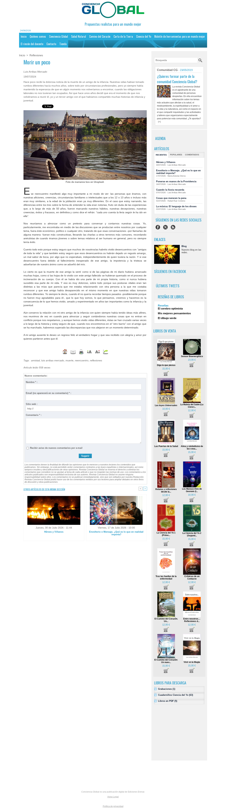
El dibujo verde (167, 318)
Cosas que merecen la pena (171, 198)
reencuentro (81, 360)
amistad (35, 360)
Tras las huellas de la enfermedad (166, 577)
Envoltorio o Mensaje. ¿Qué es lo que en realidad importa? (116, 533)
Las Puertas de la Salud (166, 446)
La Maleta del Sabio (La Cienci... (191, 405)
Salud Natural (78, 36)
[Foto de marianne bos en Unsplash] (85, 111)
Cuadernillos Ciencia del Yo (173, 695)
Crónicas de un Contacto (192, 577)
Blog (184, 246)
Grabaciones (165, 689)
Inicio (23, 36)
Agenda (160, 138)
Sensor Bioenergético (192, 356)
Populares (176, 155)
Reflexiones (36, 55)
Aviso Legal (113, 797)
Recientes (161, 155)
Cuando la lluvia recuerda (170, 189)
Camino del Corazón (99, 36)
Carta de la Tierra (123, 36)
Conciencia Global (58, 36)
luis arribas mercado (52, 360)
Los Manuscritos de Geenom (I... (192, 490)
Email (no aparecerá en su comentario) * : (48, 393)
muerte (69, 360)
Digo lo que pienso (166, 365)
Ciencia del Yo (143, 36)
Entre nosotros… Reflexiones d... (191, 620)
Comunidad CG (167, 69)
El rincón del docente (32, 44)
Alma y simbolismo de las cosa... (192, 447)
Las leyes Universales (166, 405)
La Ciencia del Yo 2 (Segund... (191, 534)
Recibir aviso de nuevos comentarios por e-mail (56, 448)
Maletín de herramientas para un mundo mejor (179, 36)
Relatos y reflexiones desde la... (166, 490)
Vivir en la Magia (192, 662)
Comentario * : (33, 415)
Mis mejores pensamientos (174, 313)
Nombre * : (31, 382)
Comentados (192, 155)
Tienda (63, 44)
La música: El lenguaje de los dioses (176, 206)
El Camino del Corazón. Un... (166, 620)
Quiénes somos (38, 36)
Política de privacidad (113, 806)
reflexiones (96, 360)
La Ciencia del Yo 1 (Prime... (166, 534)
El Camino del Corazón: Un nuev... (166, 661)
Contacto (51, 44)
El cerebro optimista (170, 308)
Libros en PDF (166, 701)
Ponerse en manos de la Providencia (176, 181)
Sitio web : (31, 404)
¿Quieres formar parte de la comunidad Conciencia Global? (177, 79)
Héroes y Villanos (53, 531)
